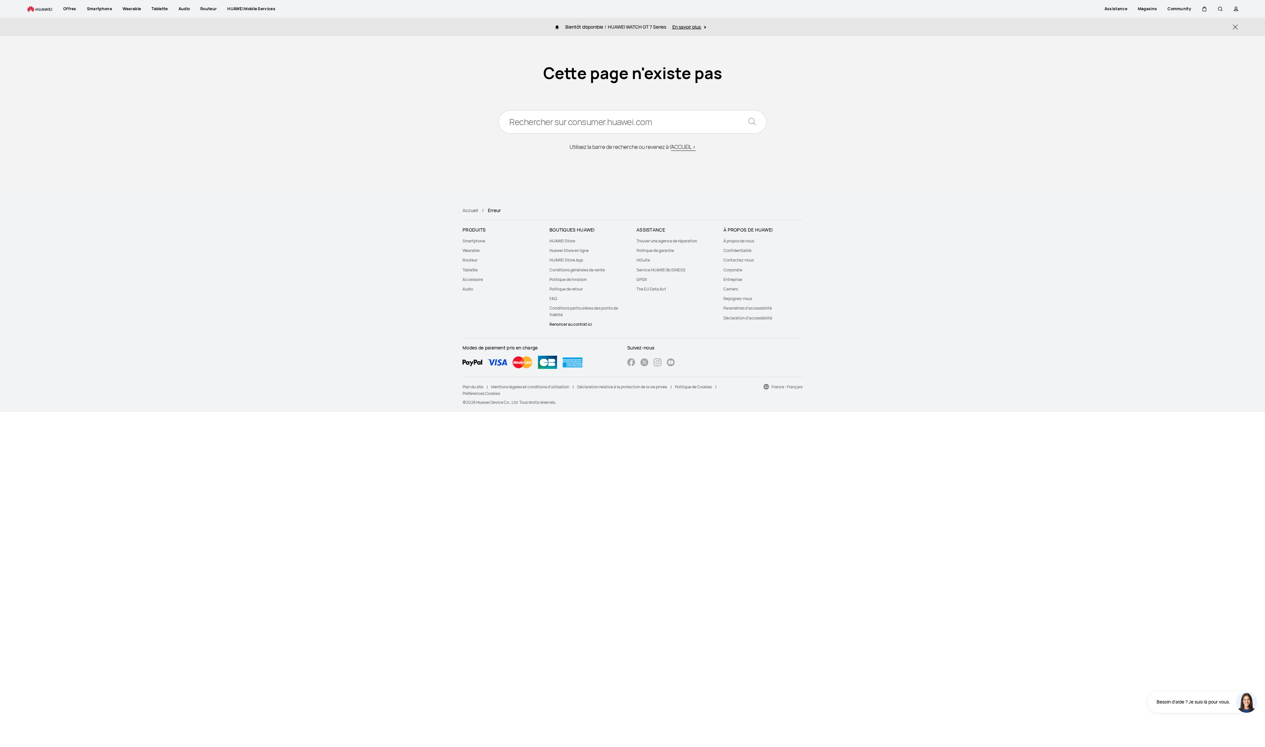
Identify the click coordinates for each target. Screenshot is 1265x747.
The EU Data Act (651, 289)
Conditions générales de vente (577, 270)
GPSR (641, 279)
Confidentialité (737, 250)
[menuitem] (502, 241)
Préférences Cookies (481, 393)
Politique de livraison (568, 279)
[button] (1204, 9)
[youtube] (671, 363)
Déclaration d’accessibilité (747, 318)
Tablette (470, 270)
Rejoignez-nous (737, 298)
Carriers (730, 289)
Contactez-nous (738, 260)
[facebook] (631, 363)
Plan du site (473, 387)
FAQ (553, 298)
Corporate (732, 270)
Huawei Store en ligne (569, 250)
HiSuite (643, 260)
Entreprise (732, 279)
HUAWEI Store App (566, 260)
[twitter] (644, 363)
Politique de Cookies (693, 387)
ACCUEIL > (683, 147)
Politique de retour (566, 289)
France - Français (787, 387)
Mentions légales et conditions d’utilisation (530, 387)
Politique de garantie (655, 250)
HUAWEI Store (562, 241)
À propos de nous (738, 241)
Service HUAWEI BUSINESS (661, 270)
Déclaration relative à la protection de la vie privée (622, 387)
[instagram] (657, 363)
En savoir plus (687, 27)
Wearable (471, 250)
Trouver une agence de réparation (666, 241)
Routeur (470, 260)
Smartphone (474, 241)
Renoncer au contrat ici (570, 324)
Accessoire (473, 279)
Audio (468, 289)
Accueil (470, 210)
